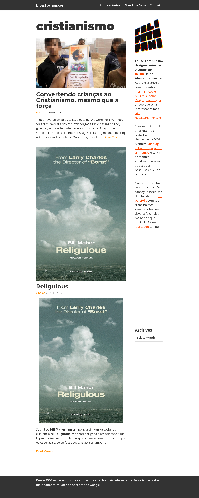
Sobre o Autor (110, 5)
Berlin (139, 74)
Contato (156, 5)
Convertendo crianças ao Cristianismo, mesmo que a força (77, 100)
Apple (152, 91)
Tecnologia (153, 100)
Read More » (112, 137)
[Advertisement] (149, 278)
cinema (40, 293)
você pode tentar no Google (80, 485)
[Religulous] (81, 214)
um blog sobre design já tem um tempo (148, 148)
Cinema (151, 96)
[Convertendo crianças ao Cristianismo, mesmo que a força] (81, 63)
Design (139, 100)
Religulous (52, 286)
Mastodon (142, 227)
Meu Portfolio (135, 5)
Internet (140, 91)
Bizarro (40, 112)
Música (140, 96)
